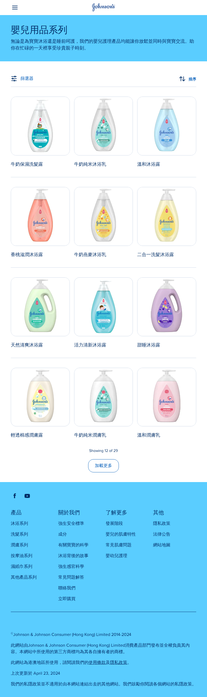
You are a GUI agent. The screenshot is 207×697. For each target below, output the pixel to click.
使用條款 (97, 662)
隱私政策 (118, 662)
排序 (192, 79)
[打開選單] (34, 7)
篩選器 (26, 78)
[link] (40, 132)
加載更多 (103, 466)
